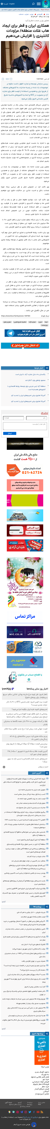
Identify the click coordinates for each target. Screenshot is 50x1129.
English (12, 4)
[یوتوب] (37, 1112)
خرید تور (45, 1079)
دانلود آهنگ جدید (42, 1072)
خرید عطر (45, 1086)
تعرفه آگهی (8, 1103)
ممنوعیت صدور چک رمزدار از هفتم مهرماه (30, 1003)
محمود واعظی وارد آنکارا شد (35, 380)
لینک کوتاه (45, 316)
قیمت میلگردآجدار (42, 1089)
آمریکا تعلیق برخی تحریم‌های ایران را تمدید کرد (28, 395)
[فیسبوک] (33, 1112)
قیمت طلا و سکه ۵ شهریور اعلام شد (33, 917)
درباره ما (30, 1103)
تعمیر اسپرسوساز (42, 1094)
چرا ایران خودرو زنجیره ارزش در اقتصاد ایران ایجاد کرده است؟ (24, 966)
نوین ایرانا (45, 1067)
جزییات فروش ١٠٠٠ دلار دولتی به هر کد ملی (31, 912)
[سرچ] (33, 3)
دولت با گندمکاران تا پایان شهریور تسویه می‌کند (28, 949)
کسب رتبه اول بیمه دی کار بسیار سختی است (29, 794)
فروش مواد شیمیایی (40, 1082)
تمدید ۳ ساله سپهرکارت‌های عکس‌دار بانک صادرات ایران (26, 975)
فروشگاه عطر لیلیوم (41, 1084)
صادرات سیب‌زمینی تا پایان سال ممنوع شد (30, 808)
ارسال (10, 433)
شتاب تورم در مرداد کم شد (36, 856)
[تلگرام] (21, 1112)
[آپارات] (17, 1112)
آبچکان (46, 1091)
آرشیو (3, 902)
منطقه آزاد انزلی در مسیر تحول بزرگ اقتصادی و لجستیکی (26, 844)
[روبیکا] (9, 1112)
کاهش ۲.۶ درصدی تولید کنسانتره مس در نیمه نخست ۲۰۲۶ (25, 820)
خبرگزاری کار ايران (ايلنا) (30, 1117)
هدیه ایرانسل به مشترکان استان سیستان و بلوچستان (26, 1016)
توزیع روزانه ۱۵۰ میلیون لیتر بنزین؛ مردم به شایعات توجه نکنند (23, 999)
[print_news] (3, 79)
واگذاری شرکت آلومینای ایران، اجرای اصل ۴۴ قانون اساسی (26, 889)
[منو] (39, 3)
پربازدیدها (37, 906)
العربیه (6, 4)
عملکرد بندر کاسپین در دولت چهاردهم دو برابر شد (28, 861)
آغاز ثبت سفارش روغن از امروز (34, 987)
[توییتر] (29, 1112)
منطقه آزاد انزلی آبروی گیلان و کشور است (31, 840)
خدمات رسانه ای (25, 1106)
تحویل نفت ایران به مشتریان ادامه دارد (31, 790)
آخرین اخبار (36, 773)
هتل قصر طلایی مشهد (40, 1077)
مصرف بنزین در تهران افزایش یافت (33, 961)
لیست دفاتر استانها (15, 1104)
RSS (39, 1104)
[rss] (41, 1112)
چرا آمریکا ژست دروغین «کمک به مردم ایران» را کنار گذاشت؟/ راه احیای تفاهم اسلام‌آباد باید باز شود (23, 9)
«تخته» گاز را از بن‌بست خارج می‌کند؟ (32, 970)
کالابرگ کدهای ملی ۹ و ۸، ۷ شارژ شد (33, 944)
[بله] (13, 1112)
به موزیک (45, 1074)
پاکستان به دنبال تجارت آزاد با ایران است (30, 374)
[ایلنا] (46, 4)
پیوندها (29, 1104)
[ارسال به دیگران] (11, 79)
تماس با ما (41, 1103)
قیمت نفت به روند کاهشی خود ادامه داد (31, 799)
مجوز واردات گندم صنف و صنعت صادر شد (30, 803)
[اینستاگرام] (25, 1112)
